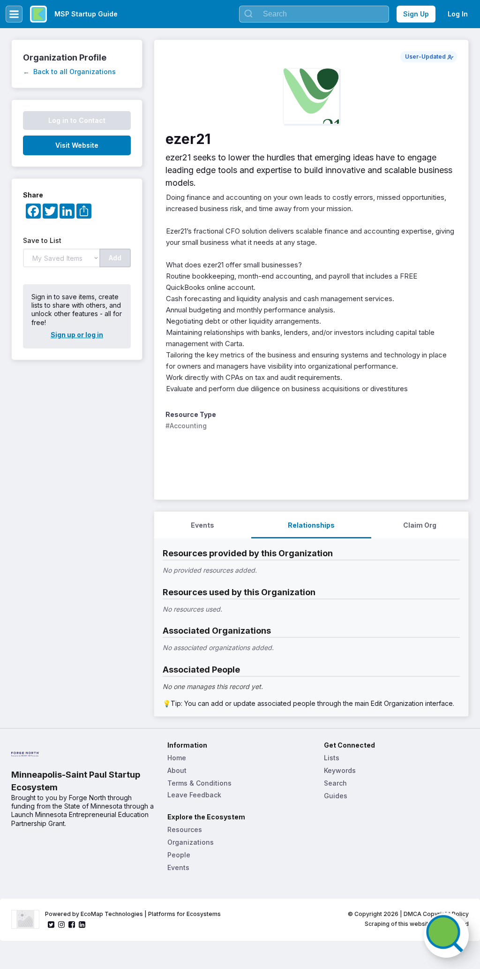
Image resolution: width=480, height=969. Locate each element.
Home (176, 758)
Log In (458, 14)
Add (115, 258)
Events (178, 867)
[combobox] (314, 14)
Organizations (190, 842)
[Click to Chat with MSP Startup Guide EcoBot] (446, 935)
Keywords (340, 770)
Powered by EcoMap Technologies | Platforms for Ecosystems (133, 913)
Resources (184, 829)
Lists (331, 758)
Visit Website (76, 145)
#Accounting (186, 426)
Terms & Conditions (199, 783)
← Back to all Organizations (69, 72)
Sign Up (416, 14)
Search (335, 783)
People (178, 855)
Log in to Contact (76, 120)
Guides (335, 796)
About (177, 770)
